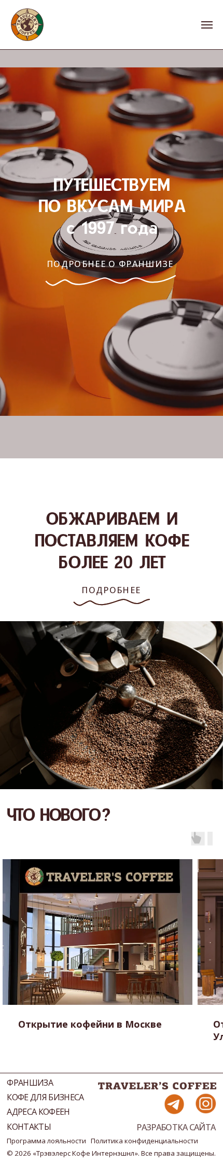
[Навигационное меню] (207, 25)
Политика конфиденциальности (144, 1140)
